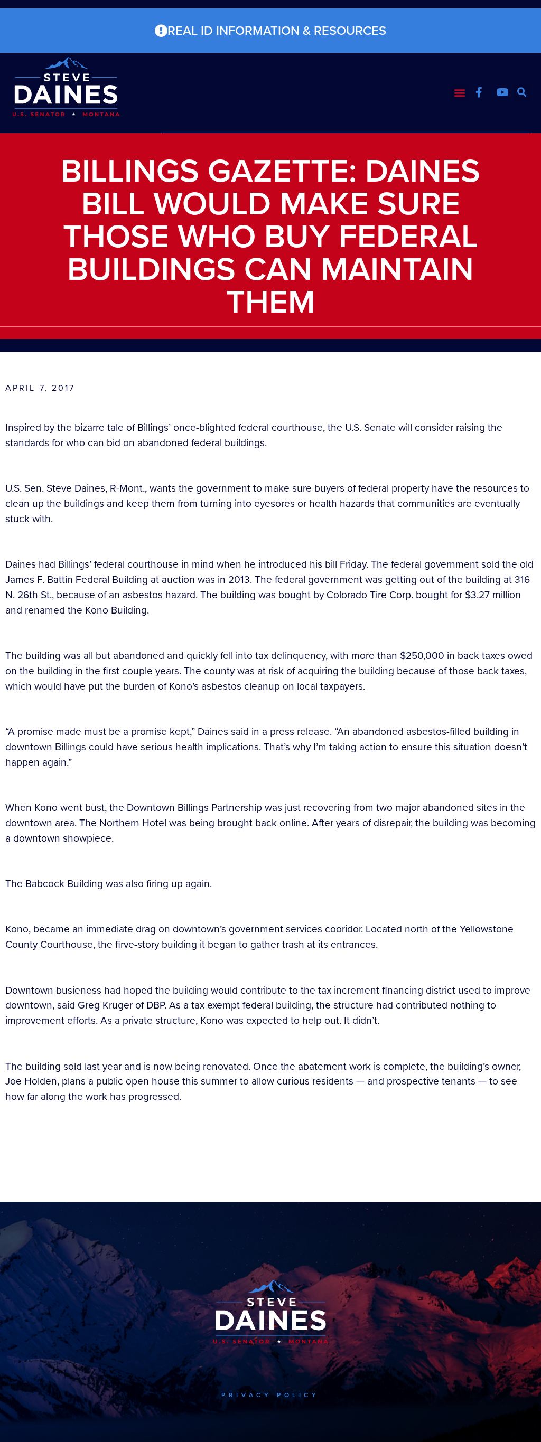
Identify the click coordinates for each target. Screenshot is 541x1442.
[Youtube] (503, 92)
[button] (460, 92)
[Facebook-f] (479, 92)
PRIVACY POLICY (270, 1395)
